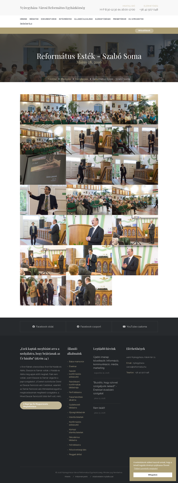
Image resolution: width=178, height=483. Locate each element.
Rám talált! (99, 407)
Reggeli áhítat (75, 454)
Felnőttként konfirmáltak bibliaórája (75, 384)
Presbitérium (119, 19)
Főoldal (52, 79)
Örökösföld (26, 24)
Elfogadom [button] (152, 475)
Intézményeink (81, 477)
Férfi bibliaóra (75, 392)
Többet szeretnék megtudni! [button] (146, 469)
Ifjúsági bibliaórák (77, 412)
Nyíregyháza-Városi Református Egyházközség (52, 8)
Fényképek (81, 79)
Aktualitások (144, 30)
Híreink (23, 19)
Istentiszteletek (76, 417)
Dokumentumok (49, 19)
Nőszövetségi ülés (77, 449)
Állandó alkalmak (83, 19)
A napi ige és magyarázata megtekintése (35, 405)
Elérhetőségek (103, 19)
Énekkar (73, 366)
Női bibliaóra (75, 445)
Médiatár (34, 19)
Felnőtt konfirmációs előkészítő (75, 374)
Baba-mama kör (76, 361)
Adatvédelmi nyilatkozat (103, 477)
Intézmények (65, 19)
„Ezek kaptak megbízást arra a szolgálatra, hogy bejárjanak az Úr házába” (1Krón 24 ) (40, 353)
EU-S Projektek (136, 19)
